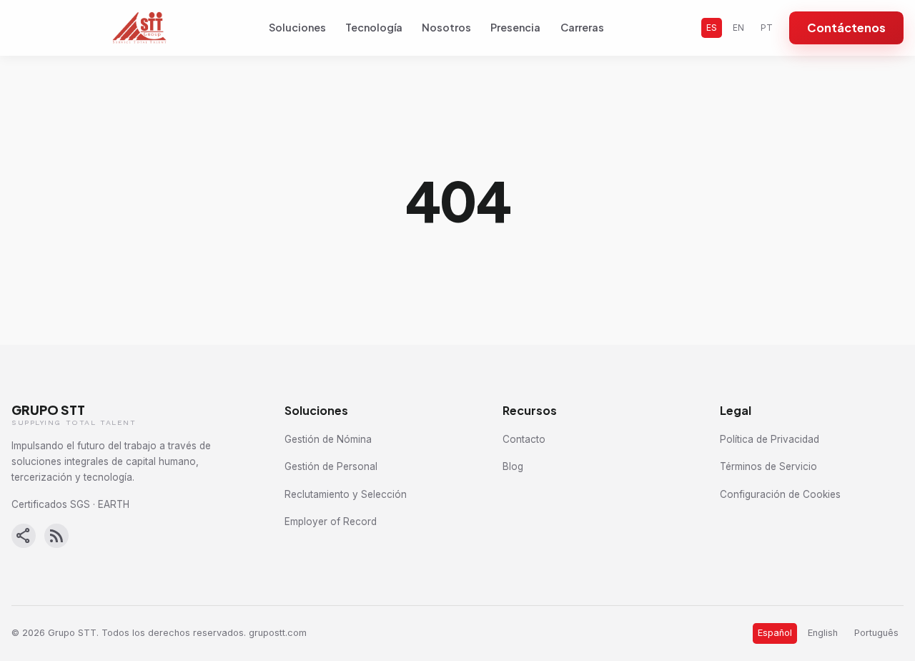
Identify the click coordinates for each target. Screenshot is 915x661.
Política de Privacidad (769, 439)
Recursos (530, 410)
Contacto (524, 439)
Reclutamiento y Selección (346, 494)
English (823, 632)
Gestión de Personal (331, 466)
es (711, 27)
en (738, 27)
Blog (513, 466)
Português (876, 632)
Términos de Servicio (768, 466)
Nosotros (446, 27)
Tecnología (373, 27)
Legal (735, 410)
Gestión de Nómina (328, 439)
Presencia (515, 27)
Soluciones (297, 27)
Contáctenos (846, 27)
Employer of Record (331, 521)
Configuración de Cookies (780, 494)
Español (775, 632)
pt (767, 27)
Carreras (582, 27)
